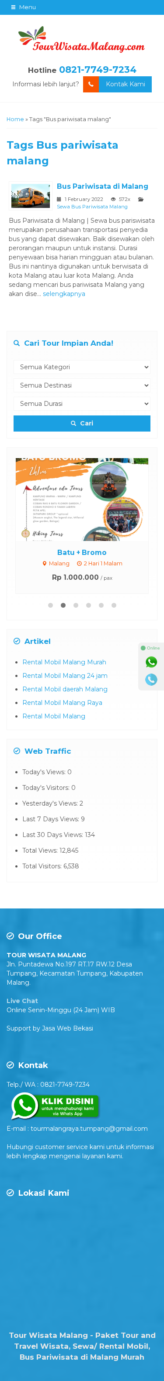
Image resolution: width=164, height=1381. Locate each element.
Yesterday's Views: (51, 803)
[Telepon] (151, 679)
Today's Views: (44, 772)
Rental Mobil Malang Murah (64, 662)
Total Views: (40, 850)
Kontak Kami (125, 84)
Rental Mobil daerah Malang (65, 689)
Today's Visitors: (46, 788)
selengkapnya (64, 294)
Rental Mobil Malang (53, 716)
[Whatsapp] (151, 662)
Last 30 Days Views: (53, 835)
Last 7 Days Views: (51, 819)
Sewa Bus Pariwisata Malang (92, 207)
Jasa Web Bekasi (67, 1028)
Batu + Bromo (82, 552)
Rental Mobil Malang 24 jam (65, 676)
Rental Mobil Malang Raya (62, 703)
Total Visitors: (42, 866)
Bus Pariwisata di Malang (102, 186)
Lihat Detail (90, 499)
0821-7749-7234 (97, 69)
